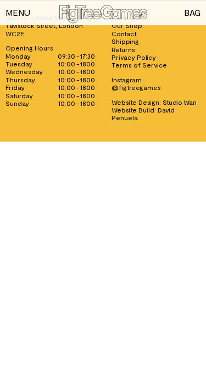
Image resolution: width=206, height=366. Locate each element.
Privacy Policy (134, 57)
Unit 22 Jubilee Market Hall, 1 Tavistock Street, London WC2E (49, 25)
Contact (124, 33)
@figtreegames (136, 87)
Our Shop (127, 25)
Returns (123, 49)
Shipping (125, 41)
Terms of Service (139, 65)
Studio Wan (180, 102)
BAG (192, 12)
